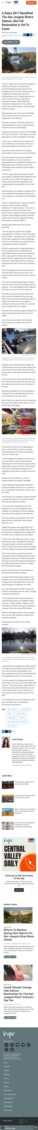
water (10, 713)
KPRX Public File (8, 1102)
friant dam (11, 717)
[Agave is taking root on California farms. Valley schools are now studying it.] (8, 812)
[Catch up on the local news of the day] (19, 854)
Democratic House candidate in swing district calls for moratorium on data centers (25, 825)
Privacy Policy (8, 1090)
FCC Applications (8, 1098)
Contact (6, 1078)
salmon (22, 717)
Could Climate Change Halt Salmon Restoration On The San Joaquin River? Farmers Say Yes (19, 994)
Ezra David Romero (8, 1004)
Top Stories (11, 726)
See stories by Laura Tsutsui (21, 765)
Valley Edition (21, 713)
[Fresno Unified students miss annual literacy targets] (8, 785)
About (5, 1062)
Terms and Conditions (10, 1094)
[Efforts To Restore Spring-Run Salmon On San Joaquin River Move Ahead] (18, 915)
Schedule (6, 1070)
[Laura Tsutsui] (6, 742)
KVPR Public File (8, 1106)
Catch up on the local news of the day (19, 877)
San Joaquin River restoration (18, 721)
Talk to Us (6, 1082)
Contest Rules (8, 1110)
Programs (7, 1066)
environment (25, 709)
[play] (3, 1128)
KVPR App (7, 1074)
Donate (32, 3)
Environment (12, 709)
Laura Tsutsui (12, 32)
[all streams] (35, 1127)
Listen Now (19, 890)
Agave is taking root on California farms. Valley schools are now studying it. (25, 811)
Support (6, 1086)
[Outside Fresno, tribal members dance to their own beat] (8, 799)
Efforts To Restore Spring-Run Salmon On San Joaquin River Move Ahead (19, 934)
